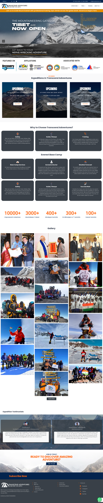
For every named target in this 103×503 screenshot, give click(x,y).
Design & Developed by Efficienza (6, 498)
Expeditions (74, 6)
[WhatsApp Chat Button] (99, 499)
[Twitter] (12, 1)
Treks (82, 6)
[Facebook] (9, 1)
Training (90, 6)
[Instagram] (14, 1)
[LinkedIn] (16, 1)
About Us (97, 6)
